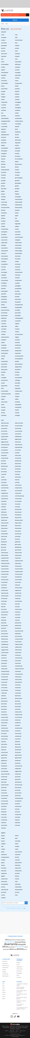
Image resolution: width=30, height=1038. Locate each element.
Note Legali (12, 1030)
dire (7, 939)
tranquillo (22, 944)
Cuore (3, 994)
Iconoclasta (5, 974)
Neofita (4, 972)
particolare (6, 949)
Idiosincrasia (5, 965)
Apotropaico (5, 976)
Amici (3, 996)
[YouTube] (18, 1016)
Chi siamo (7, 1030)
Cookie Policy (22, 1030)
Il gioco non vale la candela (21, 1001)
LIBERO (3, 1026)
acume (19, 946)
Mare (3, 990)
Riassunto (19, 971)
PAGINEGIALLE (12, 1026)
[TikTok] (15, 1016)
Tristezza (19, 977)
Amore (4, 992)
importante (12, 940)
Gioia (18, 975)
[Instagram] (11, 1016)
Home (2, 23)
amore (20, 948)
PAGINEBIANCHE (6, 1027)
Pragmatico (19, 966)
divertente (10, 944)
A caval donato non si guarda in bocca (22, 1008)
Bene (3, 998)
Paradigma (19, 973)
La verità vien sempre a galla (22, 984)
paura (25, 949)
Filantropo (5, 963)
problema (9, 941)
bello (14, 949)
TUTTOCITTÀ (12, 1027)
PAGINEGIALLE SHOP (20, 1026)
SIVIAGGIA (20, 1027)
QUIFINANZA (25, 1027)
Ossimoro (4, 961)
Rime (7, 23)
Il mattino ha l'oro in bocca (22, 994)
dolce (17, 942)
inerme (26, 947)
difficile (5, 946)
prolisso (22, 942)
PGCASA (26, 1026)
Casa (3, 988)
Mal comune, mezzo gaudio (22, 998)
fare (11, 949)
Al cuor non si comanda (20, 1004)
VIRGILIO (7, 1026)
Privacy (17, 1030)
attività (23, 940)
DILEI (16, 1027)
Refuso (4, 969)
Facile (18, 964)
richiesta (18, 940)
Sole (3, 986)
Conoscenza (20, 969)
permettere (11, 947)
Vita (3, 984)
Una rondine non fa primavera (22, 991)
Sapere (9, 10)
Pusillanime (5, 967)
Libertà (18, 962)
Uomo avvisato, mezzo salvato (20, 987)
